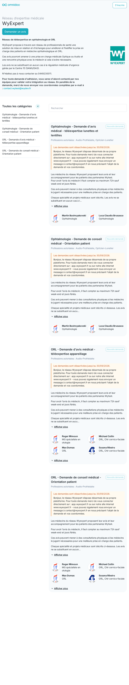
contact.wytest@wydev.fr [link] (17, 88)
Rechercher (57, 108)
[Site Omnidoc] (11, 5)
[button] (115, 126)
